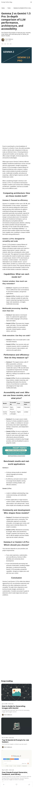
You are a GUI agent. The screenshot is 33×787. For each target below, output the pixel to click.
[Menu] (31, 2)
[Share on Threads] (8, 44)
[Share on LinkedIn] (10, 44)
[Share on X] (5, 44)
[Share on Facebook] (2, 44)
